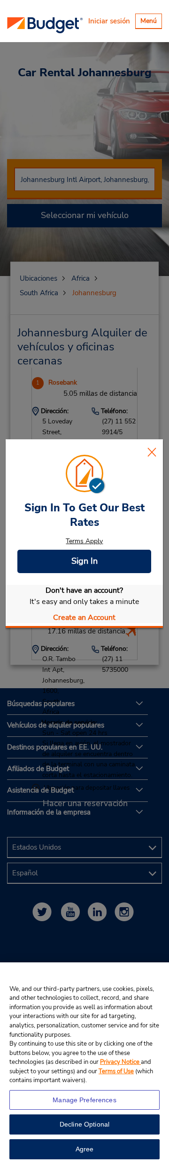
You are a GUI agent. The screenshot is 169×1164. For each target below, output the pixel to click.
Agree (85, 1149)
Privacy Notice (120, 1062)
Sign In (84, 561)
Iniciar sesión (109, 21)
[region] (84, 1063)
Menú (151, 22)
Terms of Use (116, 1071)
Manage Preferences (84, 1100)
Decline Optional (84, 1124)
